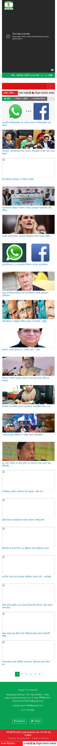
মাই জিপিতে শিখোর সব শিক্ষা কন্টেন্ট (17, 179)
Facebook (20, 721)
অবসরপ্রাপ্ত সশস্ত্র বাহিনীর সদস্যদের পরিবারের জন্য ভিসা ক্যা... (26, 663)
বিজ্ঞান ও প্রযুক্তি (22, 98)
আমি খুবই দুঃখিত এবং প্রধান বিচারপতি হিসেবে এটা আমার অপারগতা (27, 606)
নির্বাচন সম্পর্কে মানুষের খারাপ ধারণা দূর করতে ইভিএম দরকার (25, 379)
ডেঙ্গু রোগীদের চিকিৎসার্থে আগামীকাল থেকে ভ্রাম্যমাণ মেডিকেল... (25, 294)
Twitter (37, 721)
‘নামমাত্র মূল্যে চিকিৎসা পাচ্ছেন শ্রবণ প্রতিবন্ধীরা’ (23, 434)
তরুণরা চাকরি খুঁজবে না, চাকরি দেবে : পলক (21, 349)
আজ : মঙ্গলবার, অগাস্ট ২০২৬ (23, 75)
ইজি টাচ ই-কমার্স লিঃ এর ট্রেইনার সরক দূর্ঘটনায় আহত (25, 548)
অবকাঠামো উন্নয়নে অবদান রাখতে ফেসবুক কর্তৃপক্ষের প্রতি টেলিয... (27, 209)
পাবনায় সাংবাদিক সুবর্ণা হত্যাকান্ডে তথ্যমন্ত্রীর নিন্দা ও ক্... (27, 406)
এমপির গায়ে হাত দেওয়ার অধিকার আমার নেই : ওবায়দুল (26, 576)
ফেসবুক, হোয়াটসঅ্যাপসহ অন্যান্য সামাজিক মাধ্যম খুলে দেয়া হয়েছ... (28, 152)
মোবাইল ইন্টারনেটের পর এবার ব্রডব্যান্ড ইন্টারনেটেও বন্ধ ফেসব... (26, 124)
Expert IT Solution (40, 738)
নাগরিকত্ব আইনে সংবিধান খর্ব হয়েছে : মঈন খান (22, 491)
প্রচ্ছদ (8, 98)
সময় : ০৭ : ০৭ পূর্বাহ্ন (44, 75)
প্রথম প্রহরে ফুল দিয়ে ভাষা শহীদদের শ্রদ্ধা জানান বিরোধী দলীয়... (26, 635)
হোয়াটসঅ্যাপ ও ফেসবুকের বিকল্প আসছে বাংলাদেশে (25, 264)
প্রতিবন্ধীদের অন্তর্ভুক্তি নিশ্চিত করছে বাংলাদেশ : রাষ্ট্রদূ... (25, 321)
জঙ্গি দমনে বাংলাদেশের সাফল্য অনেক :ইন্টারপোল (23, 520)
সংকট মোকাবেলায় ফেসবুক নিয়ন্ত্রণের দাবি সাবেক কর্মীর (26, 236)
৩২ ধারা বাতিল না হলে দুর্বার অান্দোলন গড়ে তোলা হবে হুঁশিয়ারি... (26, 464)
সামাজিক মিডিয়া (39, 98)
